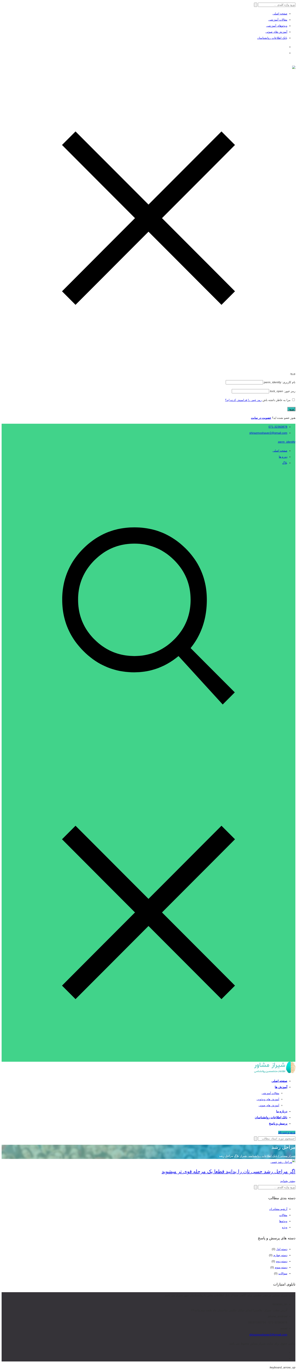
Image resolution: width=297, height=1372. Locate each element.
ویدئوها (283, 1221)
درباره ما (281, 1111)
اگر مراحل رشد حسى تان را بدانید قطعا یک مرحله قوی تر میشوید (228, 1171)
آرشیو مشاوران (278, 1209)
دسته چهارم (280, 1255)
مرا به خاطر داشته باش (276, 400)
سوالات (282, 1273)
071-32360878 (278, 426)
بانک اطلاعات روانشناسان (272, 37)
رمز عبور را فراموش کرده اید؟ (243, 400)
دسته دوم (281, 1261)
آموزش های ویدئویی (268, 1099)
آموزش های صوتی (276, 31)
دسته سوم (281, 1267)
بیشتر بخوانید (287, 1181)
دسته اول (281, 1249)
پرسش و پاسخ (278, 1123)
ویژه (284, 1227)
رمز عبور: (282, 391)
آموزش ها (281, 1087)
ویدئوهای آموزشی (276, 25)
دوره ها (283, 456)
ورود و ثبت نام (286, 1132)
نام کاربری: (279, 382)
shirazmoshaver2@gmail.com (268, 432)
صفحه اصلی (280, 13)
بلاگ (284, 462)
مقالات (283, 1215)
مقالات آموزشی (277, 19)
